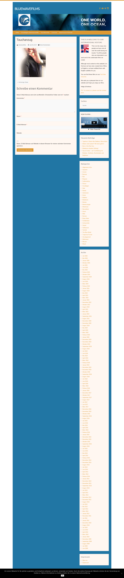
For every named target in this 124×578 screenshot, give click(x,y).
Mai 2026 (85, 258)
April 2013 (85, 492)
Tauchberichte (45, 32)
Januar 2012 (85, 513)
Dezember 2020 (86, 321)
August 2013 (86, 488)
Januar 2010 (85, 536)
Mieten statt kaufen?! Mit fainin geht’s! (93, 143)
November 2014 (86, 462)
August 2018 (86, 376)
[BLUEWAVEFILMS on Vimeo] (105, 8)
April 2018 (85, 383)
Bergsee (84, 179)
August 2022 (86, 307)
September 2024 (87, 277)
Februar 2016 (86, 432)
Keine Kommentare (45, 45)
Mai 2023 (85, 293)
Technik (84, 230)
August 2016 (86, 418)
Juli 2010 (84, 527)
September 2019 (87, 346)
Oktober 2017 (86, 395)
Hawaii (84, 190)
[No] (122, 573)
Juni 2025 (85, 267)
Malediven (85, 200)
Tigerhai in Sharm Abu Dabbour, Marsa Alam (94, 141)
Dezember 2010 (86, 523)
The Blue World (86, 232)
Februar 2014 (86, 476)
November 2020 (86, 323)
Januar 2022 (85, 314)
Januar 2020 (85, 337)
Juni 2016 (85, 423)
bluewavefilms (22, 45)
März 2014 (85, 474)
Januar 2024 (85, 288)
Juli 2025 (84, 265)
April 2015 (85, 455)
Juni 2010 (85, 530)
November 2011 (86, 516)
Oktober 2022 (86, 304)
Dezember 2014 (86, 460)
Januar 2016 (85, 434)
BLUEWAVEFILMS (27, 9)
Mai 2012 (85, 506)
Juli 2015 (84, 448)
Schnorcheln (85, 223)
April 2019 (85, 358)
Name (19, 116)
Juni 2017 (85, 404)
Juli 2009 (84, 546)
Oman (84, 211)
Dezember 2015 (86, 437)
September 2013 (87, 485)
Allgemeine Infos (87, 167)
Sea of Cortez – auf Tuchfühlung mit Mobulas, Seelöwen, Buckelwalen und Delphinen (93, 153)
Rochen (84, 216)
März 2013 (85, 495)
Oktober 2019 (86, 344)
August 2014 (86, 465)
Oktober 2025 (86, 263)
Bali (83, 176)
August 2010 (86, 525)
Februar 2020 (86, 335)
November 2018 (86, 369)
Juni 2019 (85, 353)
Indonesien (85, 193)
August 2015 (86, 446)
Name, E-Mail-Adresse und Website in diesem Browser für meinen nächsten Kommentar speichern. (44, 145)
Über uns (84, 560)
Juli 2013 (84, 490)
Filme (17, 32)
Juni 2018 (85, 381)
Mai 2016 (85, 425)
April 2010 (85, 532)
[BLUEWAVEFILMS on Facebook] (100, 8)
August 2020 (86, 325)
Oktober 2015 (86, 441)
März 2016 (85, 430)
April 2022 (85, 309)
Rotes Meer (85, 218)
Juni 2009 (85, 548)
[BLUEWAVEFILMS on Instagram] (108, 8)
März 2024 (85, 284)
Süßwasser (85, 227)
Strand (84, 225)
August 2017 (86, 400)
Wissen (84, 241)
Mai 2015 (85, 453)
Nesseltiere (85, 209)
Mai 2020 (85, 328)
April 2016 (85, 427)
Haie (83, 188)
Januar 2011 (85, 520)
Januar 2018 (85, 390)
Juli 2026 (84, 256)
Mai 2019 (85, 355)
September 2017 (87, 397)
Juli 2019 (84, 351)
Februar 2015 (86, 458)
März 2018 (85, 386)
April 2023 (85, 295)
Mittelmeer (85, 207)
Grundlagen (85, 186)
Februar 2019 (86, 362)
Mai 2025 (85, 270)
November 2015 (86, 439)
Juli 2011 (84, 518)
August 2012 (86, 502)
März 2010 (85, 534)
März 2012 (85, 511)
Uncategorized (86, 237)
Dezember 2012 (86, 497)
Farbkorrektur (86, 181)
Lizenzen (54, 32)
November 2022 (86, 302)
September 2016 (87, 416)
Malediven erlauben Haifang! (90, 148)
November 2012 (86, 499)
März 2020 (85, 332)
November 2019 (86, 342)
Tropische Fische (87, 234)
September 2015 (87, 444)
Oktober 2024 (86, 274)
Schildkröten (85, 220)
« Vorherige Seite (23, 82)
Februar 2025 (86, 272)
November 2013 (86, 483)
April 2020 (85, 330)
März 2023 (85, 297)
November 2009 (86, 539)
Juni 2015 (85, 451)
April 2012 (85, 509)
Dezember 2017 (86, 393)
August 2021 (86, 318)
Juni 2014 (85, 469)
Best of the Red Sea (88, 146)
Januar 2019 (85, 365)
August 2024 (86, 279)
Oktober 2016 (86, 413)
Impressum (85, 562)
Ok (62, 575)
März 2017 (85, 407)
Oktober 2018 (86, 372)
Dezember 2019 (86, 339)
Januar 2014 (85, 478)
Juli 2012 (84, 504)
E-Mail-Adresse (22, 124)
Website (19, 133)
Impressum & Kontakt (65, 32)
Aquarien (84, 169)
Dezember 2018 (86, 367)
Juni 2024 (85, 281)
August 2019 (86, 348)
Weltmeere (85, 239)
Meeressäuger (86, 204)
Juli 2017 (84, 402)
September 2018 (87, 374)
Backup (84, 174)
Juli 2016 (84, 420)
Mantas (84, 202)
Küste (84, 195)
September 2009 (87, 541)
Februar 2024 (86, 286)
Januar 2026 (85, 260)
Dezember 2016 (86, 409)
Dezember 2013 (86, 481)
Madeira (84, 197)
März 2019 (85, 360)
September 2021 (87, 316)
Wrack (84, 244)
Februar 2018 (86, 388)
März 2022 (85, 311)
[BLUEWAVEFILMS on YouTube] (102, 8)
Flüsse (84, 183)
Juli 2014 (84, 467)
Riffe (83, 213)
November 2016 (86, 411)
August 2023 (86, 290)
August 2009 (86, 543)
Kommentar (21, 98)
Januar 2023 (85, 300)
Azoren (84, 172)
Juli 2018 (84, 379)
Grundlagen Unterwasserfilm (30, 32)
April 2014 (85, 471)
